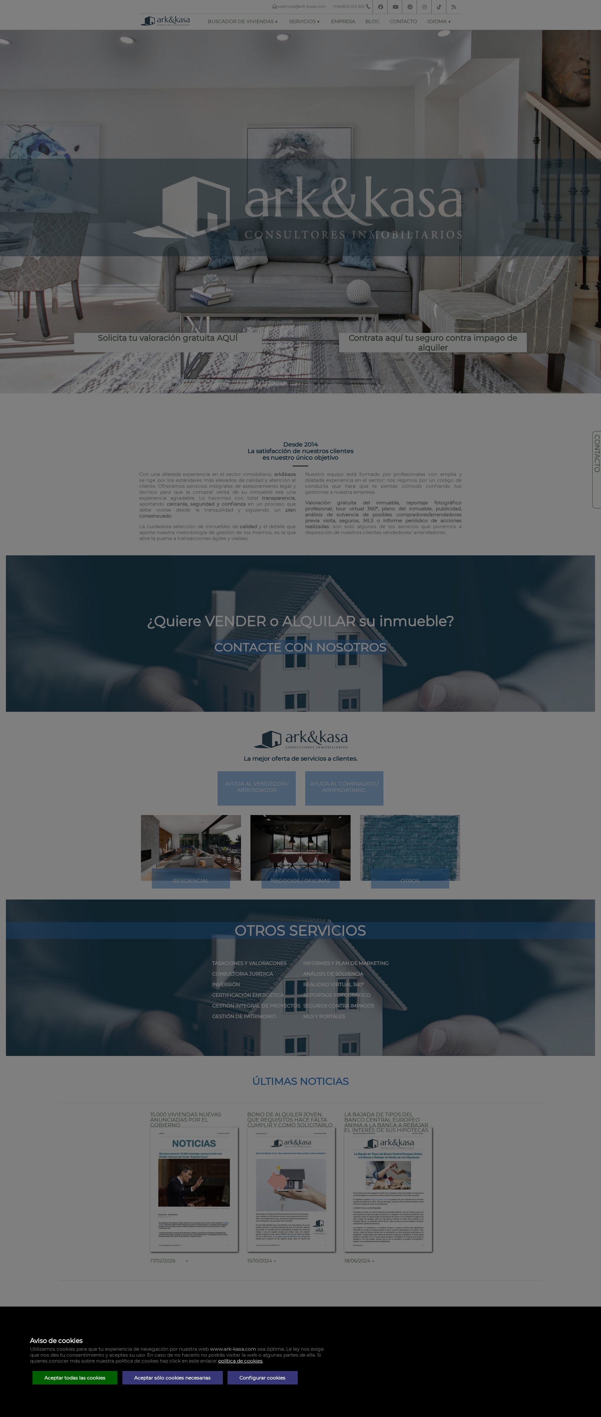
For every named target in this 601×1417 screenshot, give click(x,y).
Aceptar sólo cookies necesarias (172, 1378)
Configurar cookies (262, 1378)
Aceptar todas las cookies (74, 1378)
